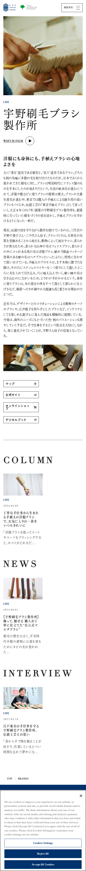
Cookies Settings (43, 843)
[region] (43, 830)
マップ (10, 384)
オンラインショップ (18, 407)
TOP (9, 779)
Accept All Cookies (43, 864)
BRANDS (23, 779)
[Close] (81, 795)
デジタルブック (16, 420)
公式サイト (13, 395)
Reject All (43, 853)
